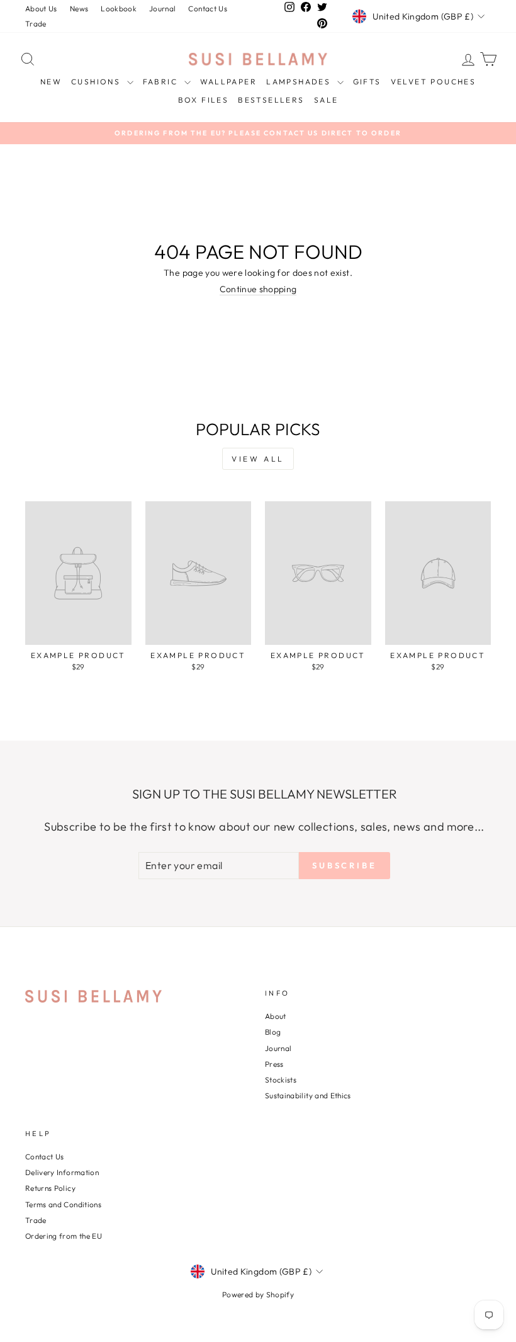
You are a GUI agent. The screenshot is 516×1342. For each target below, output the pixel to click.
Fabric (162, 81)
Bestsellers (271, 100)
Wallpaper (228, 81)
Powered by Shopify (258, 1294)
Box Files (203, 100)
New (51, 81)
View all (258, 458)
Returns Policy (50, 1188)
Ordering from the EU (63, 1236)
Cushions (97, 81)
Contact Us (207, 8)
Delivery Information (62, 1172)
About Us (41, 8)
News (79, 8)
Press (274, 1064)
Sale (326, 100)
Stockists (280, 1079)
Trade (36, 23)
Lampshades (300, 81)
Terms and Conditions (63, 1204)
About (275, 1016)
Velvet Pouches (433, 81)
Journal (162, 8)
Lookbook (119, 8)
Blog (273, 1032)
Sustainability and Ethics (308, 1095)
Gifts (367, 81)
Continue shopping (258, 289)
